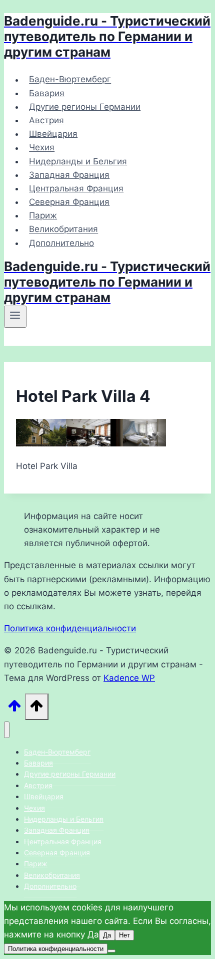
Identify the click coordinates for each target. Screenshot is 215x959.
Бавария (46, 93)
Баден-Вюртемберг (70, 80)
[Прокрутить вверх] (14, 708)
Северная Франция (69, 202)
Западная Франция (69, 175)
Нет (124, 935)
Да (107, 935)
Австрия (46, 120)
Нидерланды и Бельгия (78, 161)
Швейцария (53, 134)
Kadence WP (129, 678)
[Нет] (112, 950)
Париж (43, 215)
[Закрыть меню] (7, 730)
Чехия (41, 148)
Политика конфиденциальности (70, 628)
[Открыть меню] (15, 317)
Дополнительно (61, 243)
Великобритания (63, 229)
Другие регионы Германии (84, 107)
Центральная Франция (76, 188)
